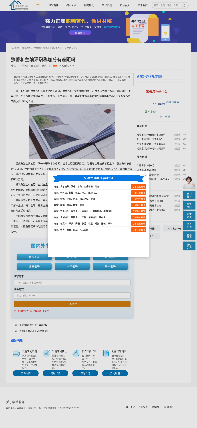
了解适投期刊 (139, 186)
